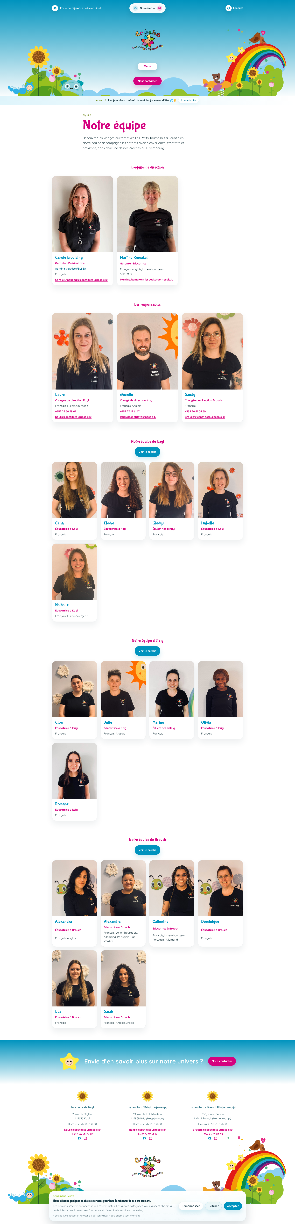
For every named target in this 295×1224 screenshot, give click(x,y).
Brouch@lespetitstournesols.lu (205, 417)
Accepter (233, 1206)
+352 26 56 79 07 (65, 411)
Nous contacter (147, 81)
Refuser (213, 1206)
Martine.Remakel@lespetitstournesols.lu (146, 279)
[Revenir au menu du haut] (147, 1167)
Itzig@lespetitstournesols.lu (138, 417)
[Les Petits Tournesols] (147, 41)
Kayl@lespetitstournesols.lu (73, 417)
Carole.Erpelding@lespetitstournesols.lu (81, 280)
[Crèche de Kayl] (82, 1096)
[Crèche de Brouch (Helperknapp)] (212, 1096)
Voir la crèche (147, 451)
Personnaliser (191, 1206)
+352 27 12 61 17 (130, 411)
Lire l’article (206, 100)
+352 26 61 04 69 (195, 411)
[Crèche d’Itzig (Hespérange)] (147, 1096)
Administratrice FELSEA (70, 268)
